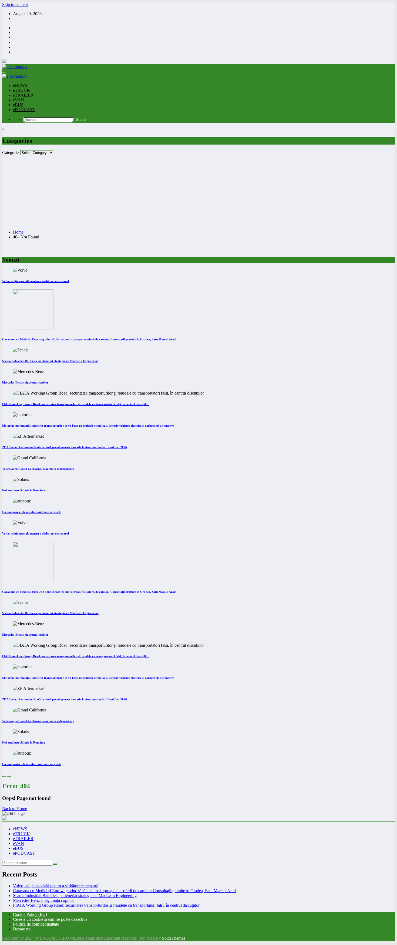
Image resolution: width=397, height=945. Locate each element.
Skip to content (15, 4)
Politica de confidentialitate (36, 924)
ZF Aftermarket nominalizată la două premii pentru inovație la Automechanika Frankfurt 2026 (64, 447)
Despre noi (22, 929)
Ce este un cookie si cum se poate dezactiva (50, 919)
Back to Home (14, 808)
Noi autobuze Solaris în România (23, 490)
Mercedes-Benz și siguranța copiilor (25, 382)
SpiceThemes (173, 938)
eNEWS (20, 85)
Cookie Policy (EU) (30, 914)
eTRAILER (23, 95)
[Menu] (4, 72)
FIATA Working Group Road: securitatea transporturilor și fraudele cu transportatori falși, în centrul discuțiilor (75, 404)
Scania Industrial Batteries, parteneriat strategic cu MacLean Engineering (50, 360)
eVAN (18, 100)
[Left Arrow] (4, 776)
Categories (11, 152)
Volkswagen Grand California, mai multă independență (38, 468)
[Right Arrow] (9, 776)
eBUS (18, 104)
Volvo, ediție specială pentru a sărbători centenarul (35, 281)
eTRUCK (21, 90)
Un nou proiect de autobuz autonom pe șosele (31, 511)
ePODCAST (24, 109)
